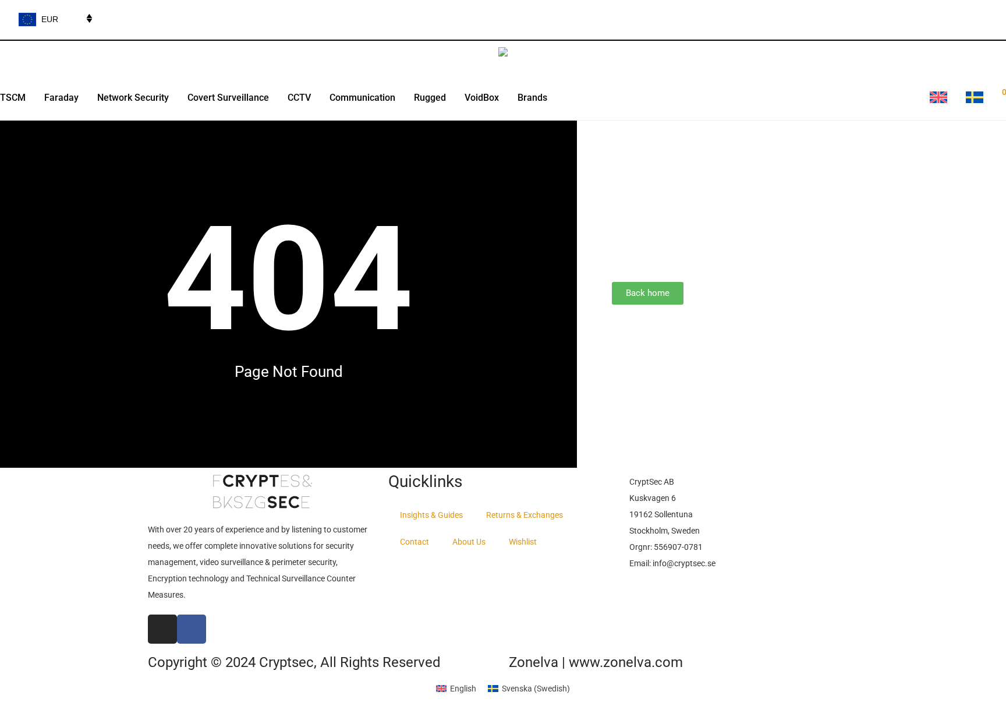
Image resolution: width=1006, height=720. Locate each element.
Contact (414, 541)
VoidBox (482, 97)
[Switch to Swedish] (975, 98)
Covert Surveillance (228, 97)
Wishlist (523, 541)
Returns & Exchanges (524, 515)
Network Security (133, 97)
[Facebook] (191, 629)
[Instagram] (162, 629)
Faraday (61, 97)
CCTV (299, 97)
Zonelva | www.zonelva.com (596, 662)
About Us (469, 541)
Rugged (430, 97)
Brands (532, 97)
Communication (362, 97)
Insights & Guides (431, 515)
